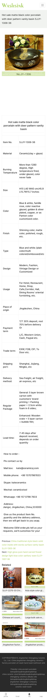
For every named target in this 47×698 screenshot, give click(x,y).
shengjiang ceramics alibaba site (23, 677)
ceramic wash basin (23, 687)
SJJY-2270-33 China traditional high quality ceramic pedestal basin (12, 590)
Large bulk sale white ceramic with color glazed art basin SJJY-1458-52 (35, 617)
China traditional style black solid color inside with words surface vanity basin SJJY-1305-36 (23, 545)
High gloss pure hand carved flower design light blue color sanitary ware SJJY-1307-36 (22, 556)
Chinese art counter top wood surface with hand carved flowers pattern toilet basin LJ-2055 (12, 617)
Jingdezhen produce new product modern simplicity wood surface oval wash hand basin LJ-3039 (35, 644)
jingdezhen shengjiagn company (23, 682)
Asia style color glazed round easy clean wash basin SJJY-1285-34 (35, 590)
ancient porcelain (29, 669)
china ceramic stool (10, 674)
